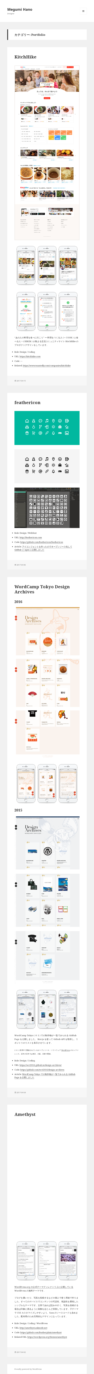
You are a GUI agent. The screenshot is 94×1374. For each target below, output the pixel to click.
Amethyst (24, 1114)
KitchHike (25, 57)
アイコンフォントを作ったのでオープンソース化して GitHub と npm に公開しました (43, 548)
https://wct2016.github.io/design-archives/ (41, 1065)
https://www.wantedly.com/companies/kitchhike (47, 365)
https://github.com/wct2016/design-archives (42, 1069)
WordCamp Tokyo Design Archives (42, 589)
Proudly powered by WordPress (28, 1369)
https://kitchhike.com (30, 356)
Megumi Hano (19, 9)
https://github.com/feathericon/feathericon (41, 542)
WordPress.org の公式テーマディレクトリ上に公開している (43, 1286)
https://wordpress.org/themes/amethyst (47, 1337)
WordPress (65, 1050)
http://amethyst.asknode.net (33, 1327)
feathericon (27, 402)
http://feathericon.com (31, 537)
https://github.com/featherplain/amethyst (41, 1332)
